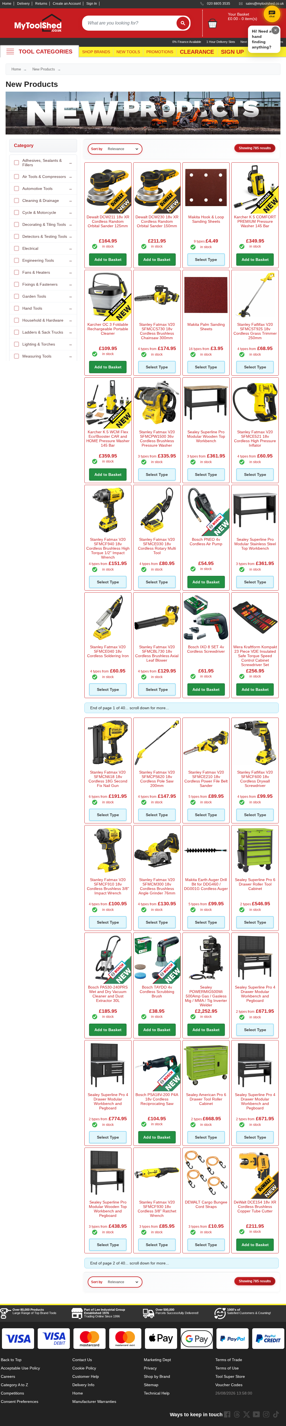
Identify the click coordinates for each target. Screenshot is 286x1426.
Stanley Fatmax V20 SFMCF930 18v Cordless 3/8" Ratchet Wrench (157, 1209)
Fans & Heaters (47, 272)
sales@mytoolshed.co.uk (265, 4)
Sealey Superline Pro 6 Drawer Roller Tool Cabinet (255, 884)
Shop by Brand (157, 1376)
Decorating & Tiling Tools (47, 224)
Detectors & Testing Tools (47, 236)
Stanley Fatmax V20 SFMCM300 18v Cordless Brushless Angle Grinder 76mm (157, 886)
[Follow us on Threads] (236, 1414)
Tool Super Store (230, 1376)
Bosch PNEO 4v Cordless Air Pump (206, 541)
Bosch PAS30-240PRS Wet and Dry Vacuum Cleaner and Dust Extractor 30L (108, 994)
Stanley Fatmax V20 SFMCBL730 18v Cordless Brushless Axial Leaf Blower (156, 653)
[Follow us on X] (246, 1414)
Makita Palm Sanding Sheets (206, 326)
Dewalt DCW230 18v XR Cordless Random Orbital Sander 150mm (156, 221)
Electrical (47, 248)
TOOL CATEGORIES (45, 51)
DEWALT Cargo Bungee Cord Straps (206, 1204)
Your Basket (238, 14)
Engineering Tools (47, 260)
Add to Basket (107, 259)
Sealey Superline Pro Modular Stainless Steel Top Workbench (255, 544)
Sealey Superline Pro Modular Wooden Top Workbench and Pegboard (108, 1209)
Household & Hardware (47, 320)
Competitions (12, 1393)
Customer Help (85, 1376)
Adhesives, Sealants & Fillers (47, 162)
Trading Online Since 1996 (104, 1313)
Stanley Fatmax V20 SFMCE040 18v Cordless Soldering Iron (108, 651)
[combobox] (129, 23)
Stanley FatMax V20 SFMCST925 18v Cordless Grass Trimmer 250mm (255, 331)
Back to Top (11, 1359)
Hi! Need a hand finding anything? (261, 39)
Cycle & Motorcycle (47, 212)
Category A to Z (14, 1385)
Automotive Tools (47, 188)
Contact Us (82, 1359)
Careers (8, 1376)
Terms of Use (227, 1368)
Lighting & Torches (47, 344)
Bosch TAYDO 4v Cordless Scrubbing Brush (157, 991)
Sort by (97, 149)
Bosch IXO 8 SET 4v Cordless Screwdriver (206, 649)
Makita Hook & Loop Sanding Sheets (206, 219)
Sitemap (151, 1385)
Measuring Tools (47, 356)
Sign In (91, 4)
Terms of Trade (228, 1359)
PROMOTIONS (159, 52)
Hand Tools (47, 308)
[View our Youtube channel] (256, 1414)
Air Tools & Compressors (47, 176)
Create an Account (67, 4)
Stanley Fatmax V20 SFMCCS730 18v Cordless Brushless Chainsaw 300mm (157, 331)
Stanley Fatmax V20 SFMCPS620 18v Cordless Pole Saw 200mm (157, 779)
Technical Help (157, 1393)
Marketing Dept (157, 1359)
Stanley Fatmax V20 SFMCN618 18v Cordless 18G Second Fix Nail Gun (108, 779)
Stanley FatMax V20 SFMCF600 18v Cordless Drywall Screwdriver (255, 779)
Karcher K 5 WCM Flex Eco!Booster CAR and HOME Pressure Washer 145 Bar (108, 438)
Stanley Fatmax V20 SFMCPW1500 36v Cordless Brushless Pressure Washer (157, 438)
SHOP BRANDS (96, 52)
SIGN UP (232, 52)
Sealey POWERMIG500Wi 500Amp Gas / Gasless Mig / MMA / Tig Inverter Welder (206, 996)
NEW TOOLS (128, 52)
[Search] (183, 23)
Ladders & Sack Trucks (47, 332)
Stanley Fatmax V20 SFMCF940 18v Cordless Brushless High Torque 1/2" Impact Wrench (108, 548)
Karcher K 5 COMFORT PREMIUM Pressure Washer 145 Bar (255, 221)
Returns (41, 4)
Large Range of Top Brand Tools (34, 1311)
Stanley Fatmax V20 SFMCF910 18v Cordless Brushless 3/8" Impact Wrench (108, 886)
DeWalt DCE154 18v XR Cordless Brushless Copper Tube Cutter (255, 1206)
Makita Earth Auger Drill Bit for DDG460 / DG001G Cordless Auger (206, 884)
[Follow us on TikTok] (275, 1414)
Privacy (150, 1368)
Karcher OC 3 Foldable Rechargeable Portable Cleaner (107, 329)
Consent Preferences (19, 1401)
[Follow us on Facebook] (227, 1414)
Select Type (206, 259)
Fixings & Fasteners (47, 284)
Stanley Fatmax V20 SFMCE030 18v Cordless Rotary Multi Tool (157, 546)
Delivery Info (83, 1385)
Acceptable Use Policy (20, 1368)
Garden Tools (47, 296)
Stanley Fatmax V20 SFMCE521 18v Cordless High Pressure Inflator (255, 438)
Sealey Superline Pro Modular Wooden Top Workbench (206, 436)
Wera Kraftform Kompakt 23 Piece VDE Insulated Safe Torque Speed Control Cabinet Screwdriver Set (255, 656)
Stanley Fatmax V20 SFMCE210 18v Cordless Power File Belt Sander (206, 779)
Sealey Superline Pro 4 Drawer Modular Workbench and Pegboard (255, 994)
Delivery (23, 4)
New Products (43, 69)
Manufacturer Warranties (94, 1401)
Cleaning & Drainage (47, 200)
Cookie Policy (84, 1368)
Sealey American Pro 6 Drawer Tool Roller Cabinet (206, 1099)
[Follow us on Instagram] (266, 1414)
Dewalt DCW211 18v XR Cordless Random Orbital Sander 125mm (108, 221)
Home (6, 4)
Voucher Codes (228, 1385)
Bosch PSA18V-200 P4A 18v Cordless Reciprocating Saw (156, 1099)
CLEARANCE (197, 52)
